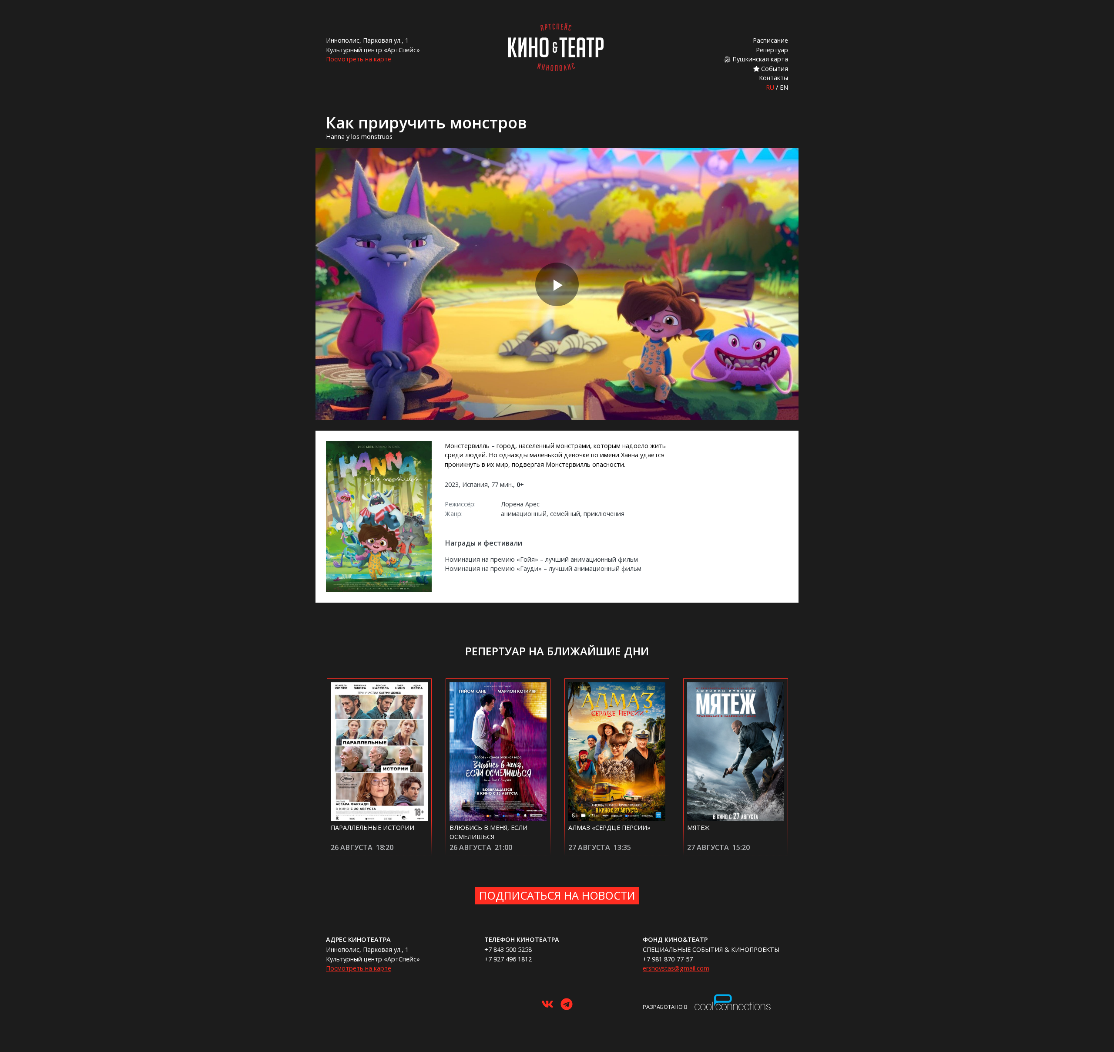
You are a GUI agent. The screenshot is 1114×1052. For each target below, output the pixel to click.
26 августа (351, 847)
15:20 (741, 847)
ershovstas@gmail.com (676, 968)
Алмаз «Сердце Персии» (609, 827)
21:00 (503, 847)
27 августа (589, 847)
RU (770, 87)
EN (784, 87)
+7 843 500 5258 (508, 949)
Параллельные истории (372, 827)
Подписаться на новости (557, 895)
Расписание (770, 40)
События (773, 68)
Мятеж (698, 827)
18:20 (384, 847)
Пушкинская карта (759, 59)
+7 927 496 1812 (508, 959)
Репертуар (772, 50)
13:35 (622, 847)
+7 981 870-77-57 (668, 959)
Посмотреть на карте (358, 59)
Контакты (773, 78)
